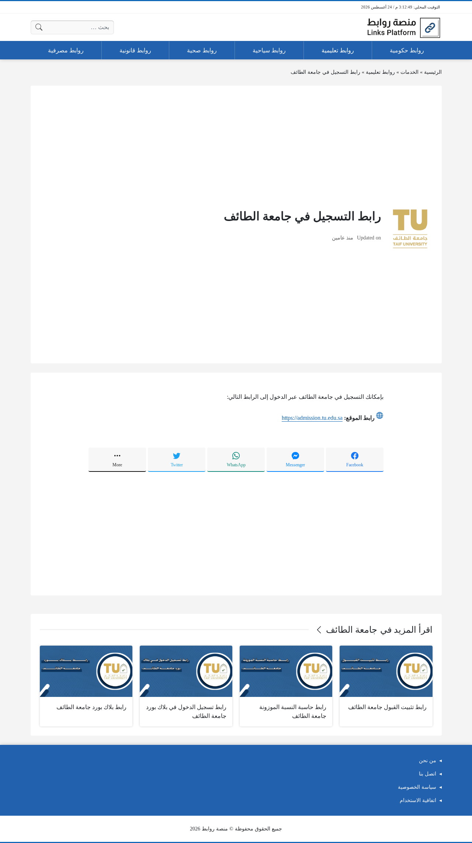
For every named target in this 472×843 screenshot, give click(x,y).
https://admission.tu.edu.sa (312, 418)
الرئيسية (433, 72)
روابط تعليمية (380, 72)
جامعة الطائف (351, 630)
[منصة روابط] (403, 27)
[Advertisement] (236, 146)
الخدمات (409, 72)
